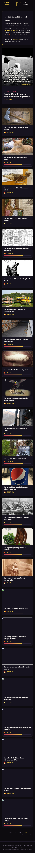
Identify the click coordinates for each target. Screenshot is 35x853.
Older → (26, 833)
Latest (19, 3)
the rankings (16, 39)
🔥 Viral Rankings (25, 3)
